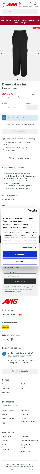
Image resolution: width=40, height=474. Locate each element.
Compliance (24, 436)
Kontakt (23, 384)
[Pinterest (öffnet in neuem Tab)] (12, 340)
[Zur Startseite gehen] (11, 4)
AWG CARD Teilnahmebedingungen (28, 420)
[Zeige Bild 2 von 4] (19, 79)
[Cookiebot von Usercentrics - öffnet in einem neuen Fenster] (28, 210)
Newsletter (5, 384)
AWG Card (5, 388)
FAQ (22, 388)
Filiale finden (6, 392)
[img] (36, 28)
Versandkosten (10, 466)
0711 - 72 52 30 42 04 (20, 353)
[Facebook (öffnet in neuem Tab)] (4, 340)
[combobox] (22, 11)
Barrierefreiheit (25, 452)
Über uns (5, 440)
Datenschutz (24, 414)
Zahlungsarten (25, 410)
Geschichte (5, 445)
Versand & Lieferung (8, 410)
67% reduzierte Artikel (26, 20)
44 (4, 112)
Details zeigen (27, 247)
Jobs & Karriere (7, 436)
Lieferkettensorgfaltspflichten (29, 440)
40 (14, 107)
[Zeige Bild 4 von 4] (22, 79)
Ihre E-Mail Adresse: (10, 272)
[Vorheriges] (1, 53)
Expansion (5, 449)
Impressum (24, 406)
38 (9, 107)
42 (18, 107)
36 (4, 107)
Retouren (5, 414)
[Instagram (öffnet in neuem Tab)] (8, 340)
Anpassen (19, 261)
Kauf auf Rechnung (8, 419)
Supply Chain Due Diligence (26, 446)
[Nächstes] (38, 53)
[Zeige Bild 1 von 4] (17, 79)
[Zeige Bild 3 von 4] (20, 79)
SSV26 (21, 23)
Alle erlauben (20, 254)
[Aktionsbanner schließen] (36, 20)
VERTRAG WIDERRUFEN (10, 406)
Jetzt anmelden (20, 281)
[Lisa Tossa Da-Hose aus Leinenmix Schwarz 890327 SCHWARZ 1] (20, 53)
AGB (3, 423)
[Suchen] (4, 11)
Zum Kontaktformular (20, 371)
